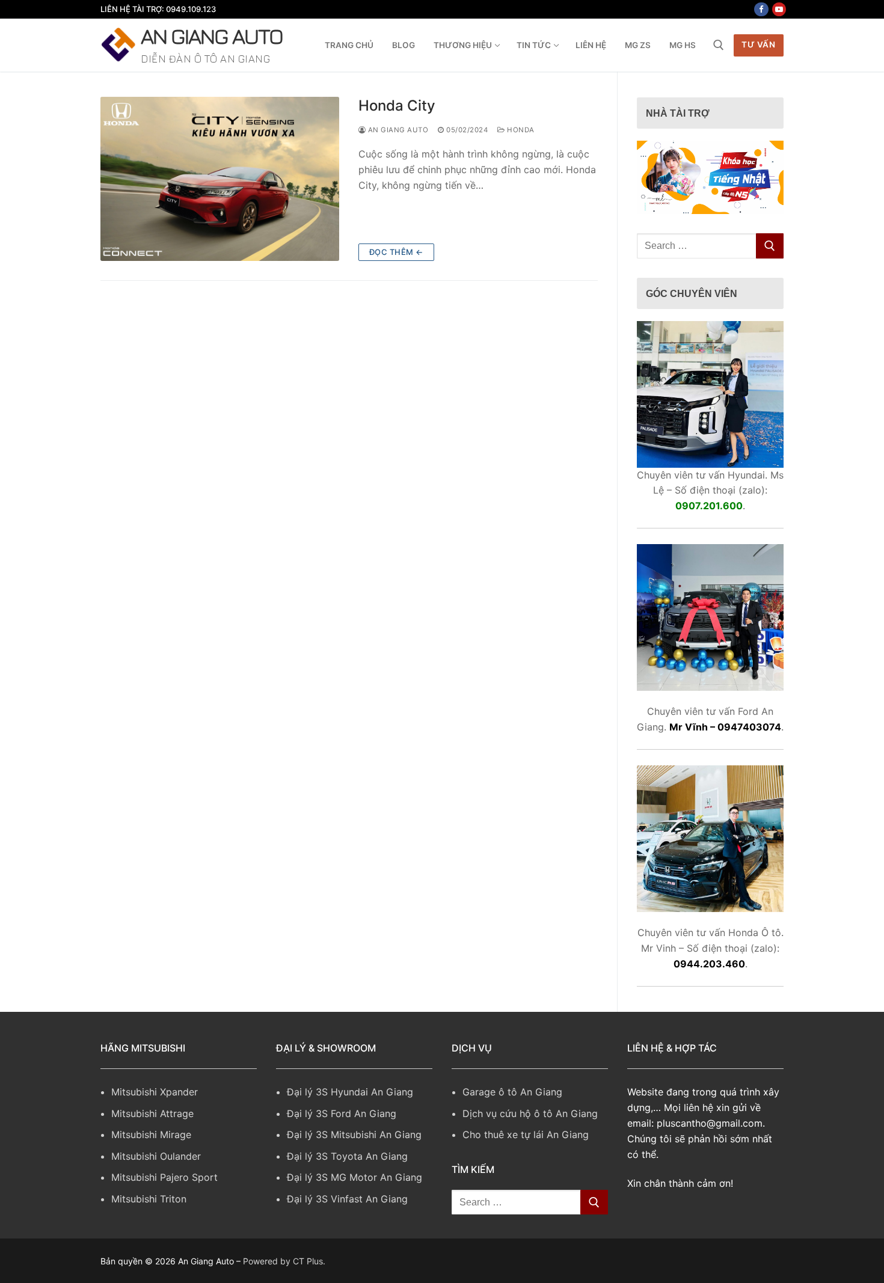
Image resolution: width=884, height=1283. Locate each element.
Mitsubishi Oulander (156, 1156)
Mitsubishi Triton (148, 1199)
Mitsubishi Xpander (154, 1092)
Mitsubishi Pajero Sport (164, 1177)
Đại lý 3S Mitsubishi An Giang (354, 1134)
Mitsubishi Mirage (151, 1134)
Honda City (396, 105)
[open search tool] (718, 45)
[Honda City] (219, 179)
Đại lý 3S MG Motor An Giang (354, 1177)
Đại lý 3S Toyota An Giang (347, 1156)
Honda (520, 130)
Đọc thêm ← (396, 252)
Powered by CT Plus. (284, 1261)
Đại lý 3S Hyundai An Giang (350, 1092)
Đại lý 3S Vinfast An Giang (347, 1199)
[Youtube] (779, 9)
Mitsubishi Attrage (152, 1113)
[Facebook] (761, 9)
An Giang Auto (212, 36)
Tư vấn (758, 44)
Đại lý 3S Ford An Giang (341, 1113)
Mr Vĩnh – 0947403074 (725, 727)
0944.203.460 (709, 964)
